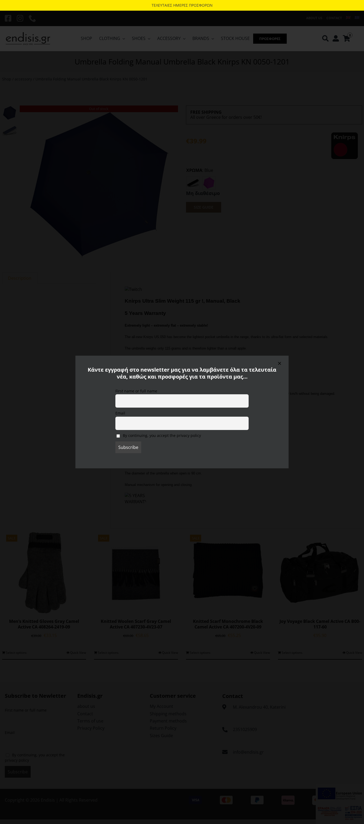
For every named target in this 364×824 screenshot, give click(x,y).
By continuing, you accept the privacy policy (161, 435)
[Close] (279, 363)
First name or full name (136, 390)
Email (120, 413)
